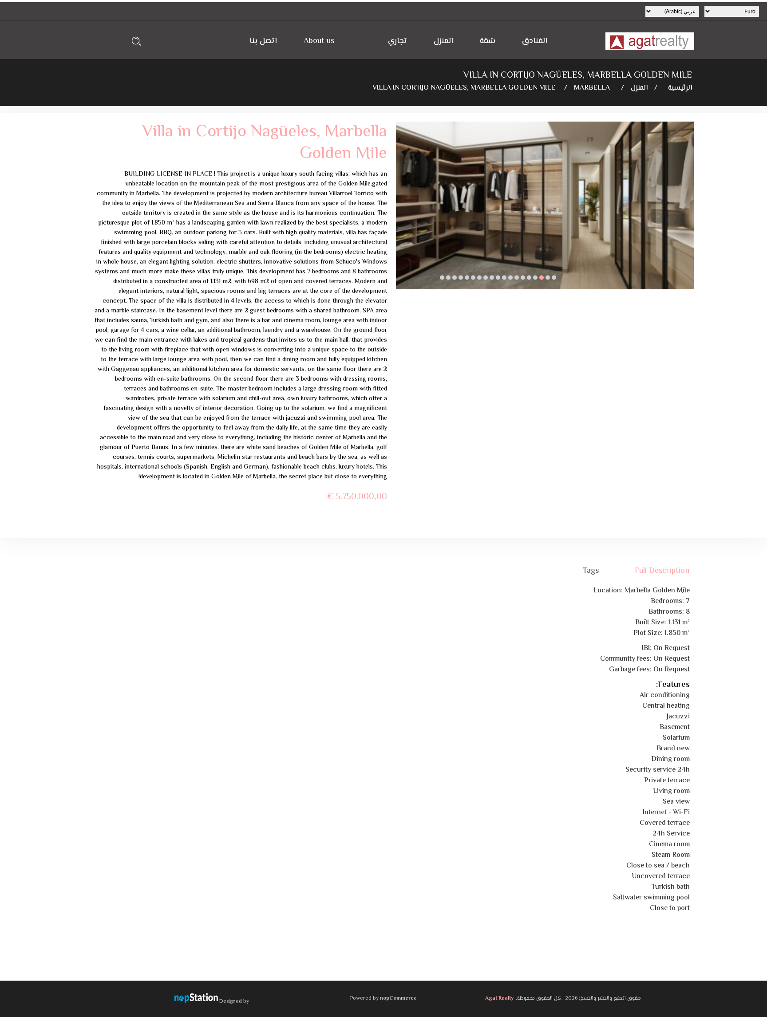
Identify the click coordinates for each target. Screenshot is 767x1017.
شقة (487, 41)
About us (319, 41)
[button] (554, 278)
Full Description (662, 571)
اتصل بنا (263, 41)
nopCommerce (398, 998)
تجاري (397, 41)
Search (136, 41)
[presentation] (402, 212)
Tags (591, 571)
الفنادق (534, 41)
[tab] (656, 570)
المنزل (443, 41)
